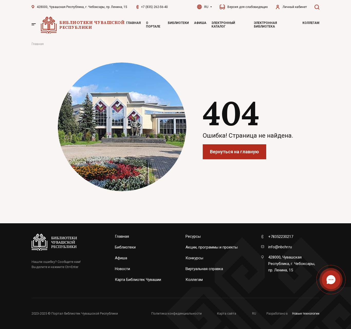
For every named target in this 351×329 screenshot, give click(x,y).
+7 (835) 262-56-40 (154, 7)
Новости (122, 268)
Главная (133, 23)
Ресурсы (193, 236)
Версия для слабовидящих (247, 7)
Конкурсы (194, 258)
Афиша (200, 23)
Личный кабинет (295, 7)
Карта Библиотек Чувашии (138, 279)
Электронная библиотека (265, 24)
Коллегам (310, 23)
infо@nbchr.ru (280, 247)
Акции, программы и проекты (212, 247)
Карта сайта (226, 313)
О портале (153, 24)
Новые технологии (305, 313)
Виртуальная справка (204, 268)
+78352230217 (280, 236)
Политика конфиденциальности (176, 313)
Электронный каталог (223, 24)
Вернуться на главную (234, 151)
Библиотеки (178, 23)
